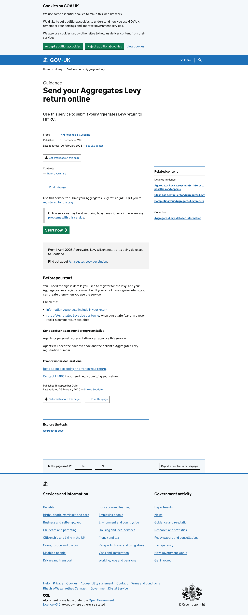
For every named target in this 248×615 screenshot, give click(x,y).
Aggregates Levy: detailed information (177, 218)
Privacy (58, 583)
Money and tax (109, 538)
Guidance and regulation (171, 522)
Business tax (74, 69)
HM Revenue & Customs (75, 134)
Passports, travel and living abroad (122, 545)
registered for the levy (58, 202)
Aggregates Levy (95, 69)
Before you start (56, 173)
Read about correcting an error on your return (74, 369)
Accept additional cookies (63, 46)
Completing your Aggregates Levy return (179, 201)
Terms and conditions (145, 583)
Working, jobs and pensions (117, 560)
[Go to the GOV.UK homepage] (56, 60)
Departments (163, 507)
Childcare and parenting (59, 530)
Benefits (48, 507)
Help (46, 583)
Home (46, 69)
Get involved (163, 560)
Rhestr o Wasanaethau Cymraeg (65, 588)
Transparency (163, 545)
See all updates (94, 145)
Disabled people (54, 553)
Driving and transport (57, 560)
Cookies (71, 583)
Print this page (57, 187)
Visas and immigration (114, 553)
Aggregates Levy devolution (88, 261)
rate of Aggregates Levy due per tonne (72, 315)
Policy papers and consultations (176, 538)
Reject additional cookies (104, 46)
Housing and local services (117, 530)
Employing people (111, 515)
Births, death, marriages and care (66, 515)
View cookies (135, 46)
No (107, 466)
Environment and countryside (119, 522)
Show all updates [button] (94, 389)
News (158, 515)
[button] (56, 230)
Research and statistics (170, 530)
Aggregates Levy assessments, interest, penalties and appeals (179, 187)
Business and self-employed (62, 522)
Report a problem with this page (179, 466)
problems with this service (66, 217)
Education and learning (114, 507)
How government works (170, 553)
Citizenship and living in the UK (64, 538)
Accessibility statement (97, 583)
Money (58, 69)
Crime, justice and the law (61, 545)
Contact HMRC (53, 376)
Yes (86, 466)
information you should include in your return (76, 310)
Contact (122, 583)
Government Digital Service (109, 588)
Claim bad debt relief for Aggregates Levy (179, 195)
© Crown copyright (192, 604)
